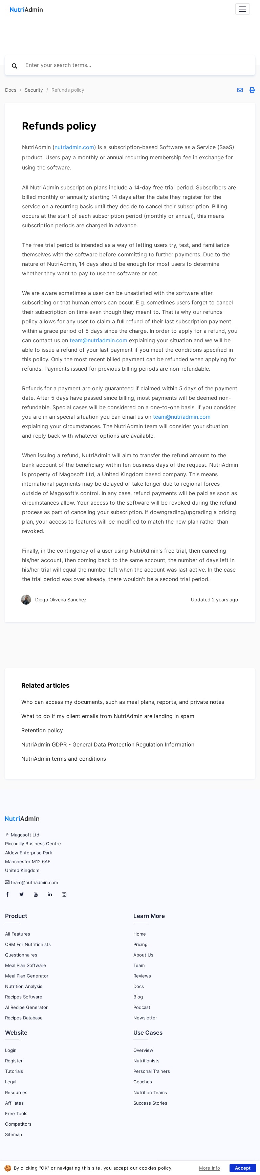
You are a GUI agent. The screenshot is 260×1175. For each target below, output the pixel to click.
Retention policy (42, 730)
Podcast (141, 1007)
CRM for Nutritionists (28, 944)
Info (203, 1167)
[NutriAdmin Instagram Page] (64, 894)
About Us (143, 955)
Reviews (142, 975)
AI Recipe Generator (26, 1007)
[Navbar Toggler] (242, 9)
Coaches (142, 1081)
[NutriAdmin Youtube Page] (36, 894)
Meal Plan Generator (26, 975)
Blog (138, 996)
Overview (143, 1050)
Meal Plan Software (25, 965)
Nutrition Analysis (23, 986)
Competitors (18, 1124)
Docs (10, 90)
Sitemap (13, 1134)
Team (139, 965)
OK (243, 1168)
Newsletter (145, 1017)
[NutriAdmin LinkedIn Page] (50, 894)
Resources (16, 1092)
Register (14, 1060)
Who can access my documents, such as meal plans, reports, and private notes (122, 701)
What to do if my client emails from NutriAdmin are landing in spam (107, 716)
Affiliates (14, 1103)
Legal (10, 1081)
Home (139, 934)
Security (34, 90)
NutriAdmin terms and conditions (63, 758)
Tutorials (14, 1071)
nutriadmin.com (74, 147)
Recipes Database (24, 1017)
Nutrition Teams (150, 1092)
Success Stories (150, 1103)
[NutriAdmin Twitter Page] (22, 894)
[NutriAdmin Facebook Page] (8, 894)
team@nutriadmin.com (98, 340)
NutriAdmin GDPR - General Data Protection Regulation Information (107, 744)
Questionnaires (21, 955)
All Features (17, 934)
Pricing (140, 944)
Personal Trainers (151, 1071)
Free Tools (16, 1113)
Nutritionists (146, 1060)
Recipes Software (23, 996)
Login (11, 1050)
